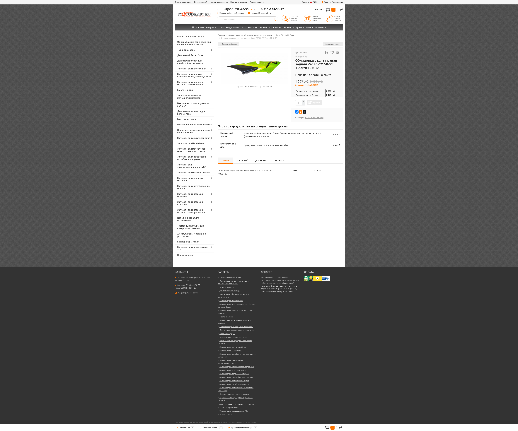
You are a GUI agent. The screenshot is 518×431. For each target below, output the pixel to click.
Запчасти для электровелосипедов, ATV (191, 166)
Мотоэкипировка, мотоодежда (194, 124)
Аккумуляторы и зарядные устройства (191, 235)
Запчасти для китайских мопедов (190, 195)
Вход (326, 2)
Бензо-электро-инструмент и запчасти (193, 104)
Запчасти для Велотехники (191, 68)
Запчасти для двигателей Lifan (193, 138)
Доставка (261, 160)
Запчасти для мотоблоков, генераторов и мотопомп (191, 150)
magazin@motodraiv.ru (261, 13)
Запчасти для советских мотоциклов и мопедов (190, 83)
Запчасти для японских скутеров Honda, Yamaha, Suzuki (194, 75)
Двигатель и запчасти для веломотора (191, 112)
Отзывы (243, 160)
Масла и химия (185, 90)
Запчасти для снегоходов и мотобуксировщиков (192, 158)
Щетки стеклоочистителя (190, 36)
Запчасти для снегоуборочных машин (193, 187)
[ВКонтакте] (297, 112)
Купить (316, 102)
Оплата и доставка (183, 2)
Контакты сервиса (238, 2)
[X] (304, 112)
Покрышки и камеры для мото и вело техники (193, 131)
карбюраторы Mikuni (188, 241)
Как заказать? (200, 2)
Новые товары (185, 255)
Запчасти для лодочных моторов (190, 179)
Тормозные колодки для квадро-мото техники (190, 227)
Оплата (279, 160)
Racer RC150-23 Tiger (314, 118)
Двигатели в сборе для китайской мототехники (190, 62)
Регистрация (337, 2)
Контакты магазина (219, 2)
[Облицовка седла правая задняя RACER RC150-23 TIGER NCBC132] (254, 68)
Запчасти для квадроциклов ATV (192, 248)
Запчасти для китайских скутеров (190, 203)
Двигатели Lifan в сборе (190, 55)
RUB (309, 2)
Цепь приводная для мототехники (188, 219)
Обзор (225, 160)
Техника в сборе (186, 50)
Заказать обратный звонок (231, 13)
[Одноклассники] (300, 112)
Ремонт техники (257, 2)
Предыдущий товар (229, 44)
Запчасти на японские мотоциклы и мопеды (189, 96)
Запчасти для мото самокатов (193, 172)
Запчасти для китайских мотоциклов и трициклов (191, 211)
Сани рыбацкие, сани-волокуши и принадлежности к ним (194, 43)
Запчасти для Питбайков (190, 143)
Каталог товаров (204, 27)
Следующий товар (332, 44)
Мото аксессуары (186, 119)
